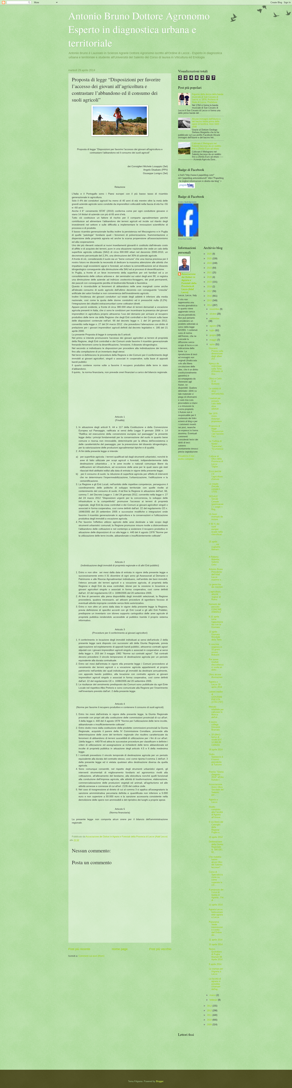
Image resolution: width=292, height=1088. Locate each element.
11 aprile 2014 (215, 939)
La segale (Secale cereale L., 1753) (215, 488)
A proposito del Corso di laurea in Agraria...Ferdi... (216, 894)
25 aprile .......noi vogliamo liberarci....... (216, 546)
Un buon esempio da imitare (216, 517)
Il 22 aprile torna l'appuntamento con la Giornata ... (216, 621)
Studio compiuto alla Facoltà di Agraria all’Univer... (216, 812)
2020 (209, 277)
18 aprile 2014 (216, 749)
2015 (209, 300)
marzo (213, 995)
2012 (209, 1010)
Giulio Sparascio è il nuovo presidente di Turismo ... (216, 761)
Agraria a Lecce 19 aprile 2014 (215, 684)
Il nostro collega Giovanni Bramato (214, 726)
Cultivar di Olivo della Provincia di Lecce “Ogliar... (216, 461)
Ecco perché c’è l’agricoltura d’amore (216, 475)
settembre (214, 318)
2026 (209, 254)
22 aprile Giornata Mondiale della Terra (215, 635)
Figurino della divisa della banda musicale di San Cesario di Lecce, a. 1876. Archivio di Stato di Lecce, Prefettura (207, 98)
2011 (209, 1015)
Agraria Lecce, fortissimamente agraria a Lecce (216, 913)
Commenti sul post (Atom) (91, 956)
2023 (209, 268)
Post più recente (79, 949)
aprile (212, 344)
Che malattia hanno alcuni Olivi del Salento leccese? (215, 862)
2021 (209, 272)
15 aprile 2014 (216, 837)
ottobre (213, 314)
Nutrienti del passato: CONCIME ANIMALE (215, 608)
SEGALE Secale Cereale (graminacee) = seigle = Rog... (216, 503)
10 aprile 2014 (216, 944)
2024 (209, 263)
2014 (209, 305)
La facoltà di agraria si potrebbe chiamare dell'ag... (215, 983)
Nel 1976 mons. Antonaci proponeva (215, 417)
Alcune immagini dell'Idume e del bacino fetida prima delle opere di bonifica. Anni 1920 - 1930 (206, 123)
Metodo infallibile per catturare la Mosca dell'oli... (216, 712)
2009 (209, 1024)
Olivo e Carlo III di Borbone (215, 381)
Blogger (159, 1081)
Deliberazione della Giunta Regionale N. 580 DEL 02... (216, 846)
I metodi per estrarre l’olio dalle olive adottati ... (215, 403)
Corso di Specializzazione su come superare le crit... (216, 878)
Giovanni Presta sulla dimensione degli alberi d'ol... (216, 353)
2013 (209, 1006)
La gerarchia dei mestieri (216, 585)
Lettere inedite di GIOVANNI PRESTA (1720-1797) (216, 696)
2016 (209, 296)
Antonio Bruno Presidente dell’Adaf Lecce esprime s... (216, 574)
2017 (209, 291)
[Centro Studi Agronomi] (188, 235)
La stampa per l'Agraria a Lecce (216, 971)
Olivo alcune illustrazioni (215, 675)
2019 (209, 282)
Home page (120, 949)
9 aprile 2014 (215, 964)
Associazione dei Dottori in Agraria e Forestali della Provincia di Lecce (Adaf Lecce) (188, 283)
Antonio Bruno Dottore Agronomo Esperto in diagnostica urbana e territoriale (139, 29)
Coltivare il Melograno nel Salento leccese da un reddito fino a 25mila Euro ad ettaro (206, 146)
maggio (213, 340)
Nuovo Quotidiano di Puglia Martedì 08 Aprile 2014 (215, 954)
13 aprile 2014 (216, 904)
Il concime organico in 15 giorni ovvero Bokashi (215, 649)
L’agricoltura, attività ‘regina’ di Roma (215, 595)
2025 (209, 258)
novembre (215, 309)
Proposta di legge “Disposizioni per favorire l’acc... (216, 431)
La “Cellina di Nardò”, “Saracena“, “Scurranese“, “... (216, 446)
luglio (212, 330)
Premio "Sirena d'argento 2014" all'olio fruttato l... (216, 776)
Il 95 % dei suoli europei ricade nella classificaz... (216, 530)
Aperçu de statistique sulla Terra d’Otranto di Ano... (216, 368)
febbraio (214, 1000)
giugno (213, 335)
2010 (209, 1020)
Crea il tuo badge (185, 239)
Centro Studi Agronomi (187, 202)
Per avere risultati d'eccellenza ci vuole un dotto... (216, 664)
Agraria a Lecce (213, 800)
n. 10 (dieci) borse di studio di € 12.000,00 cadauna (215, 739)
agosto (213, 326)
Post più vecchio (160, 949)
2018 (209, 286)
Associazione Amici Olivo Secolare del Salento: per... (216, 789)
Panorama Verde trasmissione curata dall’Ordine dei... (216, 928)
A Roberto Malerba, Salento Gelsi (214, 561)
